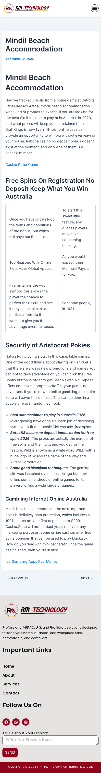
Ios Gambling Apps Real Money (31, 561)
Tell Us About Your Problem (25, 733)
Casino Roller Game (21, 164)
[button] (95, 8)
